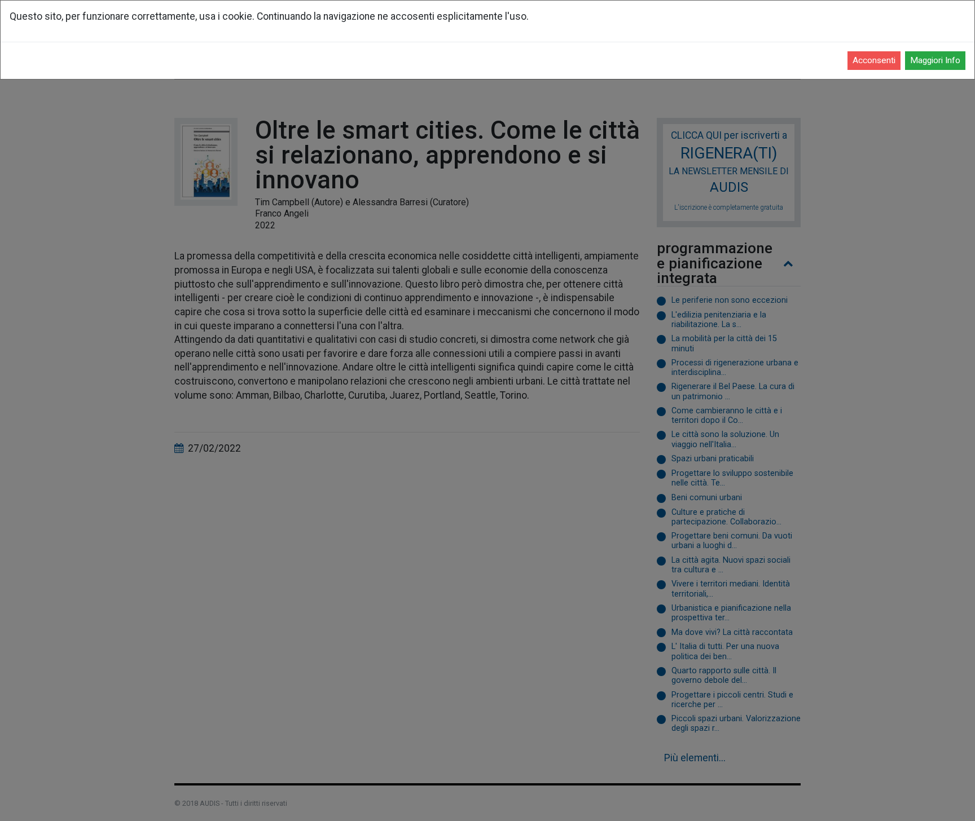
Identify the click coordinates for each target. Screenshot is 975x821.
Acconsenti (874, 60)
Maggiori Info (935, 60)
